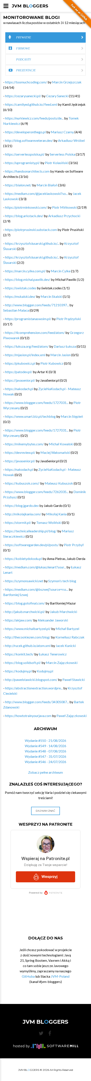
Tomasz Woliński (48, 522)
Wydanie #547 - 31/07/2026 (45, 756)
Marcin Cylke (60, 271)
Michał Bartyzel (67, 629)
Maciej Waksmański (55, 452)
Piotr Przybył (74, 545)
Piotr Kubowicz (51, 363)
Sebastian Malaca (16, 310)
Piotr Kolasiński (56, 163)
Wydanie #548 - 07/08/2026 (45, 751)
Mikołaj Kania (56, 514)
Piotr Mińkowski (64, 207)
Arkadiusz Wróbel (71, 140)
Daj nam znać (45, 810)
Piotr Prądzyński (68, 319)
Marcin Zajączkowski (61, 663)
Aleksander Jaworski (53, 620)
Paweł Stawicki (73, 680)
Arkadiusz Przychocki (64, 216)
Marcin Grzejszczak (66, 82)
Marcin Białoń (47, 185)
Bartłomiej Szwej (15, 595)
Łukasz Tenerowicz (53, 654)
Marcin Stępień (72, 416)
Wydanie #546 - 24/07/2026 (45, 762)
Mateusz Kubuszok (59, 483)
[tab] (45, 37)
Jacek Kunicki (66, 646)
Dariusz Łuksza (65, 346)
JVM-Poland (60, 976)
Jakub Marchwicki (63, 612)
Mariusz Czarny (62, 132)
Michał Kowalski (61, 444)
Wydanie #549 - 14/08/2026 (45, 746)
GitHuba (28, 976)
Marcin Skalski (51, 296)
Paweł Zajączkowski (72, 716)
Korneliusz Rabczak (69, 637)
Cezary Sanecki (57, 96)
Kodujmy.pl (45, 671)
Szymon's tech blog (62, 581)
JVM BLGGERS (30, 5)
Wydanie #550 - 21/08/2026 (45, 740)
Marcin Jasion (60, 355)
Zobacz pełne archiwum (45, 772)
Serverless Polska (62, 154)
